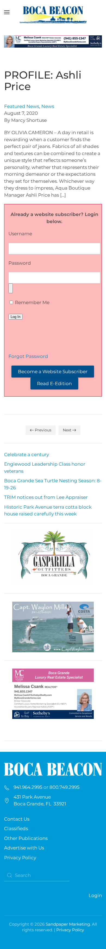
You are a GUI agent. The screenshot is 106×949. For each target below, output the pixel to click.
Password (19, 263)
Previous (43, 430)
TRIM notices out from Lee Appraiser (46, 497)
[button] (7, 12)
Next (67, 430)
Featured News (21, 106)
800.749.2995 (64, 787)
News (47, 106)
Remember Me (31, 302)
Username (20, 233)
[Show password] (10, 288)
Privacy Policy (20, 857)
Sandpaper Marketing (68, 924)
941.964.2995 (28, 787)
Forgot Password (28, 356)
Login (95, 895)
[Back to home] (53, 12)
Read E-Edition (54, 383)
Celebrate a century (26, 454)
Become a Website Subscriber (53, 371)
